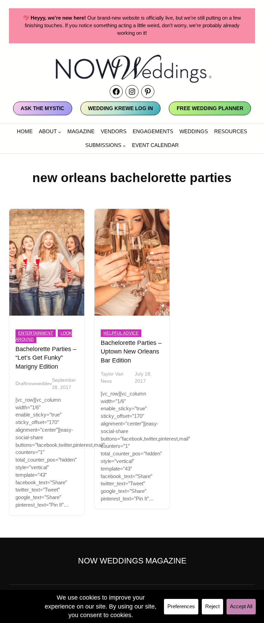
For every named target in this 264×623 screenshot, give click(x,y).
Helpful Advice (121, 333)
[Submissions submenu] (124, 145)
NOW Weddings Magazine (132, 560)
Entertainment (35, 333)
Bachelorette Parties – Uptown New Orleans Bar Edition (131, 351)
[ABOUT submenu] (59, 132)
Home (25, 131)
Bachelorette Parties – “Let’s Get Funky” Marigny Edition (45, 358)
